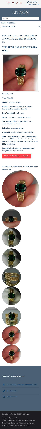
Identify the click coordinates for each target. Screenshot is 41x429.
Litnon (20, 12)
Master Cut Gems (8, 425)
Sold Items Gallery (22, 425)
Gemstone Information (26, 420)
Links (15, 420)
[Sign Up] (17, 3)
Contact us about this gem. (16, 156)
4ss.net (14, 418)
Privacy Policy (7, 420)
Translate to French (26, 423)
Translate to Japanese (10, 423)
